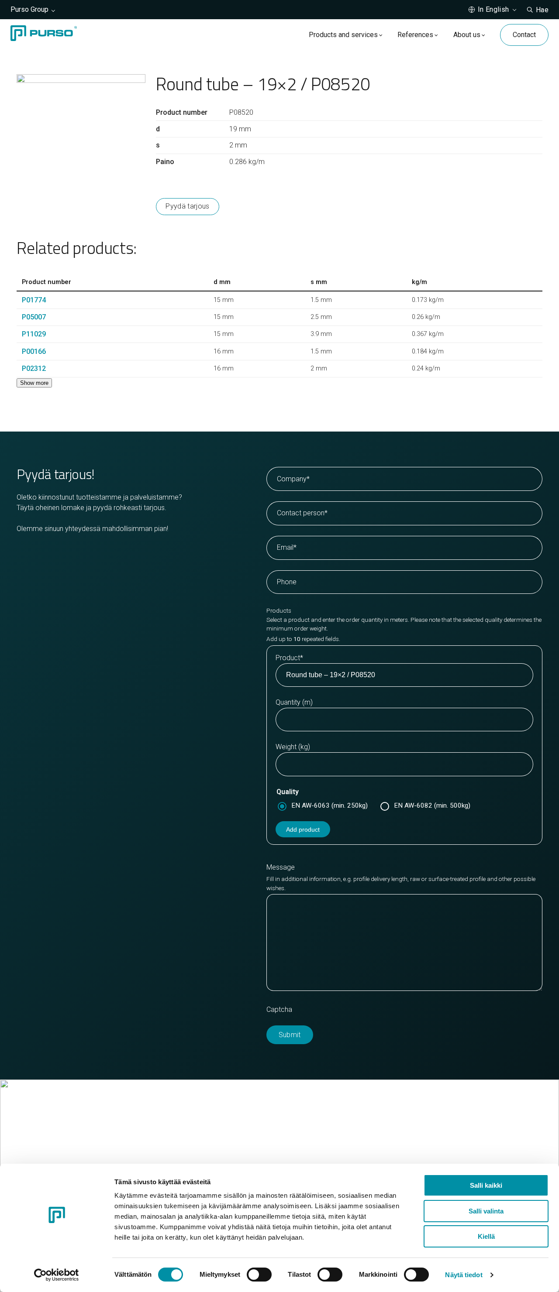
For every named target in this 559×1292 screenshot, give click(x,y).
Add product (303, 829)
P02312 (34, 368)
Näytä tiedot (463, 1274)
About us (466, 35)
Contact (524, 35)
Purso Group (29, 9)
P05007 (34, 317)
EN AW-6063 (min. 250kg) (329, 805)
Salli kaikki (486, 1185)
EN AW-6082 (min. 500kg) (432, 805)
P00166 (34, 351)
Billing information (318, 1160)
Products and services (343, 35)
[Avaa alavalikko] (381, 35)
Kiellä (486, 1236)
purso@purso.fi (314, 1139)
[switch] (259, 1275)
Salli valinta (486, 1211)
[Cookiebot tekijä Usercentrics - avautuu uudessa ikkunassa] (56, 1275)
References (415, 35)
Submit (290, 1035)
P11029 (34, 334)
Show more (34, 383)
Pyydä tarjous (187, 206)
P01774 (34, 300)
